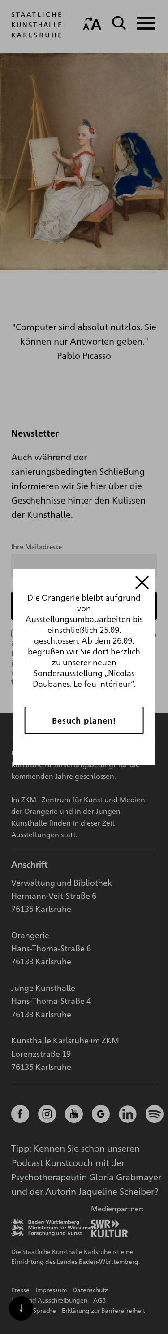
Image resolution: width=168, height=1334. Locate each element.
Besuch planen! (84, 720)
